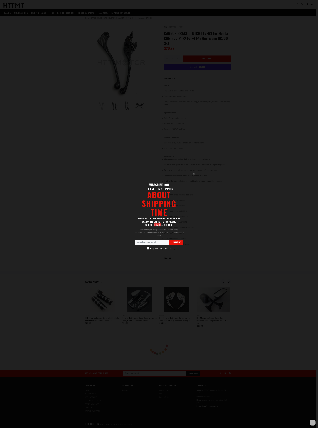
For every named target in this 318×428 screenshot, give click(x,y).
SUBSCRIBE (176, 242)
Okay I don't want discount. (160, 248)
